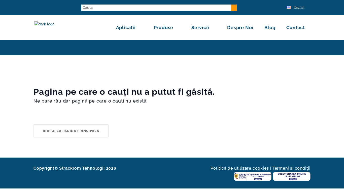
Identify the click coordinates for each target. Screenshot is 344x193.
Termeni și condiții (291, 168)
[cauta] (234, 8)
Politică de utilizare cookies (240, 168)
